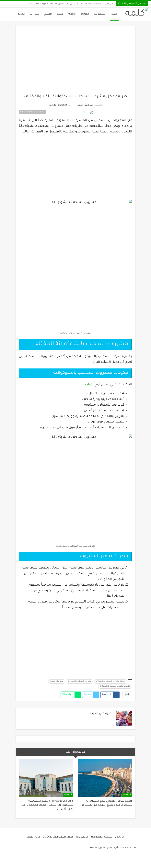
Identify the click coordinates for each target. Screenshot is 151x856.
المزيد (28, 4)
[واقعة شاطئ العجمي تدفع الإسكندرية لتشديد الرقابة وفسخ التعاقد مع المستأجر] (105, 778)
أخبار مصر (127, 795)
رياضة (72, 14)
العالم (85, 14)
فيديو (60, 14)
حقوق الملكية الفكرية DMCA (49, 4)
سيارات (35, 14)
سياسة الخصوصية (91, 4)
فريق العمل (33, 837)
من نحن (108, 4)
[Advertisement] (75, 61)
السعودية (100, 14)
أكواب (89, 385)
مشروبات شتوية (56, 681)
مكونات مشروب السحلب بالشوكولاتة (115, 686)
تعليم (48, 14)
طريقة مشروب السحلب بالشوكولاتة (110, 681)
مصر (114, 14)
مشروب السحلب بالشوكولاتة (79, 681)
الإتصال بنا (72, 4)
